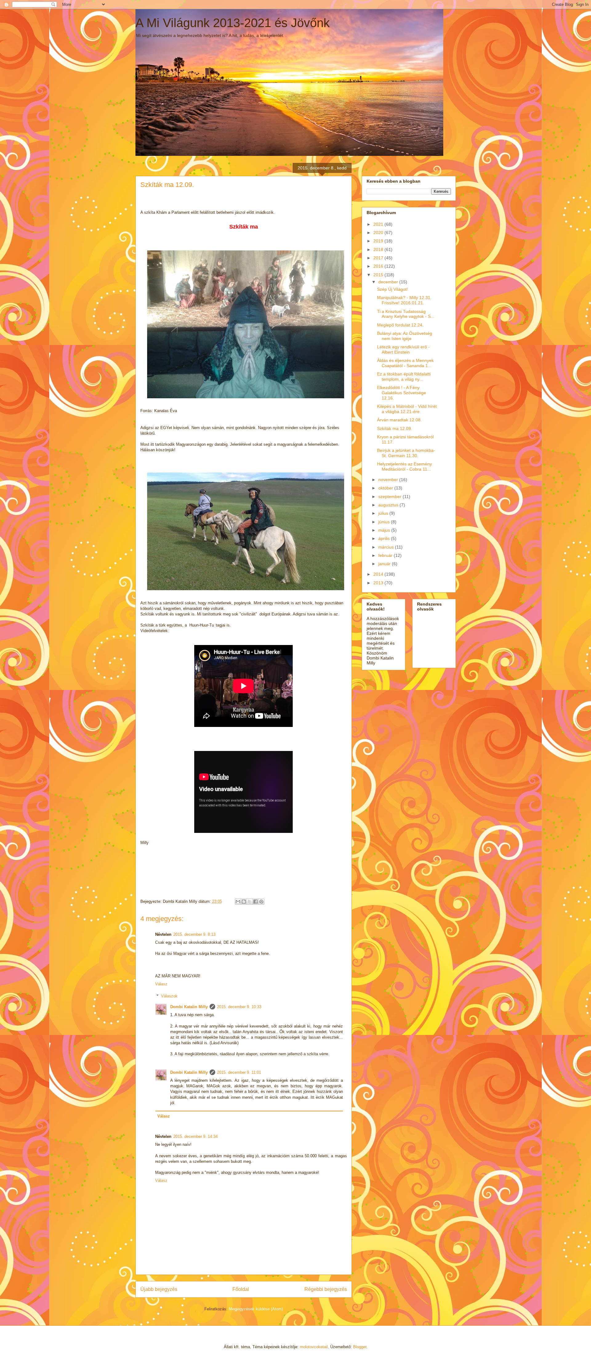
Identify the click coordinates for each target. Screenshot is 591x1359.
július (383, 513)
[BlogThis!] (244, 902)
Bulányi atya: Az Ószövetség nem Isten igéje (404, 336)
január (385, 563)
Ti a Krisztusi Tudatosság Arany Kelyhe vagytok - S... (405, 314)
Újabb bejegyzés (158, 1289)
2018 (378, 249)
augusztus (389, 504)
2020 (378, 232)
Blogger (359, 1347)
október (386, 487)
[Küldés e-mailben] (238, 902)
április (384, 538)
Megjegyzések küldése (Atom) (256, 1309)
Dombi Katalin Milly (189, 1006)
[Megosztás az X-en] (250, 902)
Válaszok (169, 996)
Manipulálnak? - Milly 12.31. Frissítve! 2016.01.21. (404, 300)
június (384, 521)
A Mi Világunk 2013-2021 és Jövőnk (232, 23)
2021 (378, 224)
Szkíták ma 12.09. (394, 428)
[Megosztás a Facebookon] (255, 902)
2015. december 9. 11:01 (239, 1072)
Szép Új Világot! (392, 289)
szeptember (390, 496)
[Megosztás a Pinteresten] (261, 902)
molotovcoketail (314, 1347)
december (388, 281)
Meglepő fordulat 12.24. (400, 325)
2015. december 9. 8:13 (194, 934)
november (388, 479)
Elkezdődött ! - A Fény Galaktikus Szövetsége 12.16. (401, 392)
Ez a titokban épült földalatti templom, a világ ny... (404, 376)
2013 (378, 582)
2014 (378, 574)
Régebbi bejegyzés (325, 1289)
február (386, 555)
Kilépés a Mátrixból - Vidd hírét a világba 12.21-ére (407, 409)
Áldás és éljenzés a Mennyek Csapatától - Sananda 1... (405, 363)
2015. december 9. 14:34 (195, 1136)
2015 (378, 274)
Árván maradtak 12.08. (399, 419)
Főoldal (240, 1289)
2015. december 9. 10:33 (239, 1006)
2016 (378, 266)
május (384, 530)
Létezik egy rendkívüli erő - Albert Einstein (403, 349)
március (386, 547)
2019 (378, 240)
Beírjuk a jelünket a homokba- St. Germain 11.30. (406, 453)
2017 (378, 257)
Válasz (161, 984)
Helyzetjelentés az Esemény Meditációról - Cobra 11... (404, 466)
